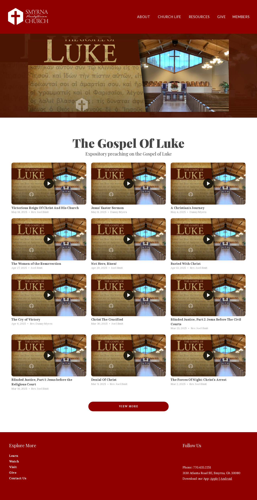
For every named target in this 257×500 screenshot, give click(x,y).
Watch (14, 461)
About (144, 17)
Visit (13, 467)
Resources (199, 17)
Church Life (170, 17)
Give (221, 17)
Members (241, 17)
